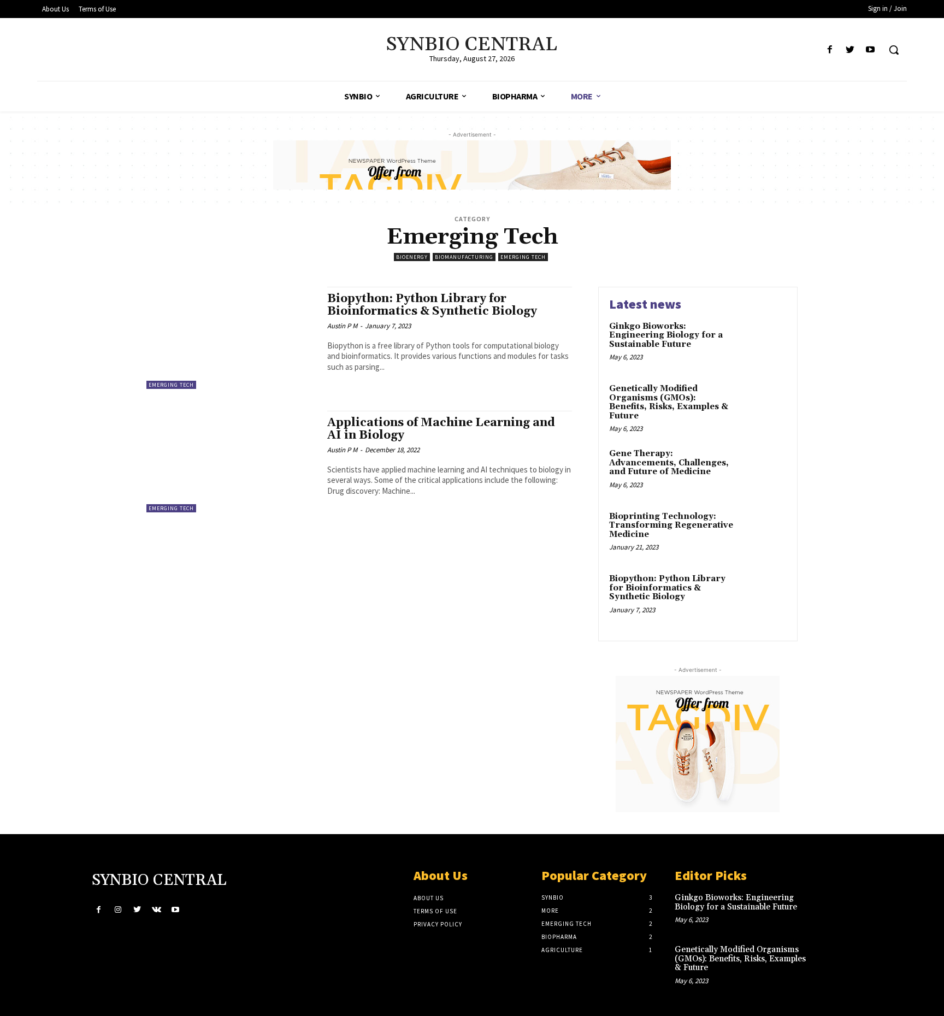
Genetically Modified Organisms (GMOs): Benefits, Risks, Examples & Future (668, 402)
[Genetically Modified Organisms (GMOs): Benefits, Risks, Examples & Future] (763, 405)
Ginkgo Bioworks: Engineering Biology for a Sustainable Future (666, 335)
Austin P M (342, 325)
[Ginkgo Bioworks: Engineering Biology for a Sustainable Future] (763, 343)
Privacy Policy (438, 924)
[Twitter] (850, 50)
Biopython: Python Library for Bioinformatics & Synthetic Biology (432, 305)
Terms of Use (435, 911)
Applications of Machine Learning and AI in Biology (441, 429)
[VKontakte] (156, 910)
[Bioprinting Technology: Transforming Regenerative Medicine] (763, 533)
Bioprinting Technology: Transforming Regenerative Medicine (671, 525)
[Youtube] (870, 50)
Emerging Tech (523, 257)
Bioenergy (412, 257)
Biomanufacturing (464, 257)
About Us (429, 898)
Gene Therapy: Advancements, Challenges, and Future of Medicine (669, 462)
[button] (894, 50)
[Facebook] (829, 50)
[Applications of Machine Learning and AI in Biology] (231, 462)
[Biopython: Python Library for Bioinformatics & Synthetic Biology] (231, 338)
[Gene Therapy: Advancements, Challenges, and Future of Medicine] (763, 470)
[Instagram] (118, 910)
